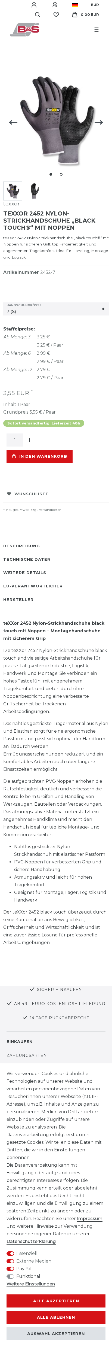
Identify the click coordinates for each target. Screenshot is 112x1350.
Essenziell (27, 1253)
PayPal (24, 1268)
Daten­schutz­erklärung (31, 1241)
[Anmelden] (35, 5)
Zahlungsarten (27, 1055)
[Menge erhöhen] (29, 440)
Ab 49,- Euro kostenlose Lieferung (59, 1003)
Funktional (28, 1276)
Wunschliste (31, 494)
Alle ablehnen (56, 1317)
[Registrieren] (56, 5)
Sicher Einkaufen (59, 989)
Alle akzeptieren (56, 1301)
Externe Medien (33, 1261)
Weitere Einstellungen (31, 1284)
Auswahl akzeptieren (56, 1333)
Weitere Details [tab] (24, 572)
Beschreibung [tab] (21, 546)
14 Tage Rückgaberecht (59, 1017)
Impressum (89, 1218)
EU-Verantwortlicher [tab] (33, 586)
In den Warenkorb (43, 456)
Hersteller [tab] (18, 599)
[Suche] (37, 15)
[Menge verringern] (39, 440)
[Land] (75, 5)
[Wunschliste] (56, 15)
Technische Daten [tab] (27, 559)
